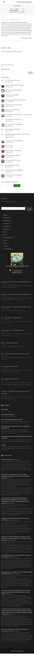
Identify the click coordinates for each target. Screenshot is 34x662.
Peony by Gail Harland (6, 459)
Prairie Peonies (6, 405)
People (5, 240)
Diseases (5, 215)
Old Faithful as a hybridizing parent (14, 317)
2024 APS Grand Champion (7, 414)
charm (9, 298)
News (4, 232)
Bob (2, 317)
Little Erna (16, 346)
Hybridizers (6, 223)
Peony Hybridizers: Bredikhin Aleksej (21, 307)
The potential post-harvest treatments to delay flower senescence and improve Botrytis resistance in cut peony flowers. (15, 592)
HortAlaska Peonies (7, 455)
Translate (21, 12)
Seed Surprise (4, 409)
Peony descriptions (8, 237)
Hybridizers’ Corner (17, 272)
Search (3, 206)
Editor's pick (6, 217)
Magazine (5, 229)
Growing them (6, 220)
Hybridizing (6, 226)
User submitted (7, 249)
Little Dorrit (24, 22)
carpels (19, 29)
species (5, 246)
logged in (10, 51)
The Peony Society (24, 2)
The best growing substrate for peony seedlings (17, 353)
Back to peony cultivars (27, 38)
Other (4, 234)
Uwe (2, 379)
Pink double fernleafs (17, 330)
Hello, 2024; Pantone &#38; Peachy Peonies (11, 419)
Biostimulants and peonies (11, 366)
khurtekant (4, 282)
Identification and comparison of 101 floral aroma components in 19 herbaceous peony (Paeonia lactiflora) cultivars (15, 476)
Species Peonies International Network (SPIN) (17, 266)
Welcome (3, 445)
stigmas (29, 29)
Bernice (3, 343)
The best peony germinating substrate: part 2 (20, 282)
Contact (17, 185)
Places (5, 243)
